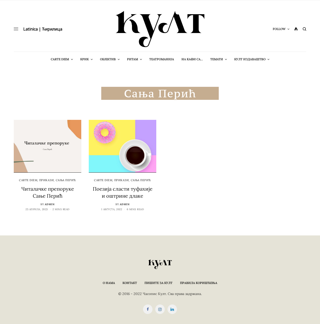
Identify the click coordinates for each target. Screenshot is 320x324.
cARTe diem (28, 180)
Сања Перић (66, 180)
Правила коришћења (198, 283)
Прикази (46, 180)
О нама (109, 283)
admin (50, 204)
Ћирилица (52, 29)
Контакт (129, 283)
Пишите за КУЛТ (158, 283)
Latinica (30, 29)
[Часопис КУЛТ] (160, 29)
